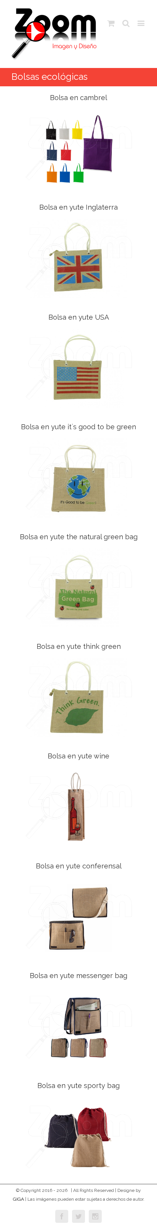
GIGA (18, 1199)
